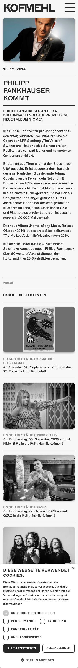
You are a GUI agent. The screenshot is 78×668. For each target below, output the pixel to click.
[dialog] (39, 616)
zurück (8, 283)
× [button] (73, 568)
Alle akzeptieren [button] (22, 648)
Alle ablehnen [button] (58, 647)
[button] (39, 660)
